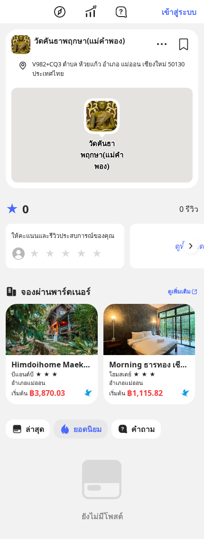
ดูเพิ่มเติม (179, 291)
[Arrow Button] (190, 246)
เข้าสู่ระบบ (179, 12)
